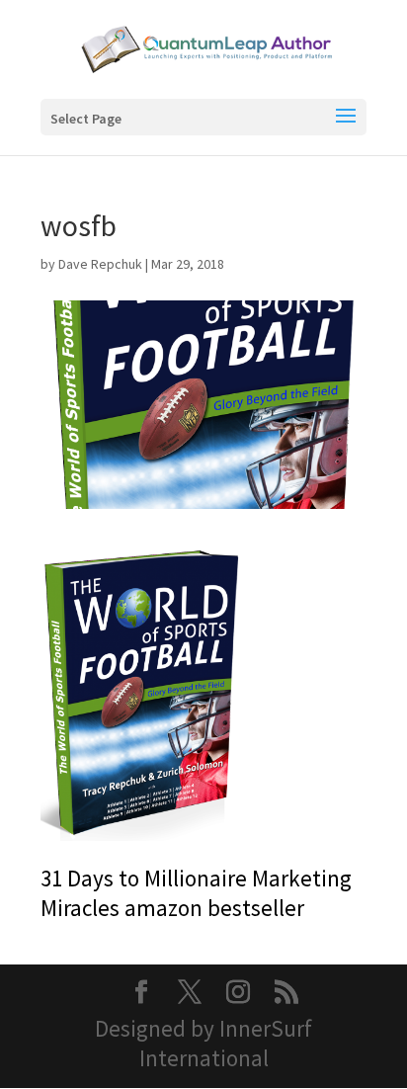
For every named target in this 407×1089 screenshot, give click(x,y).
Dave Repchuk (100, 264)
